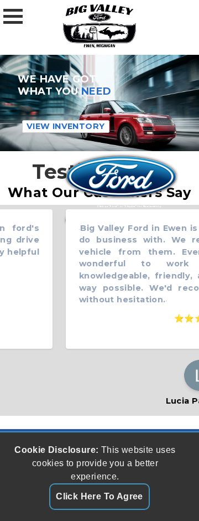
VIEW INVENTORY (66, 127)
